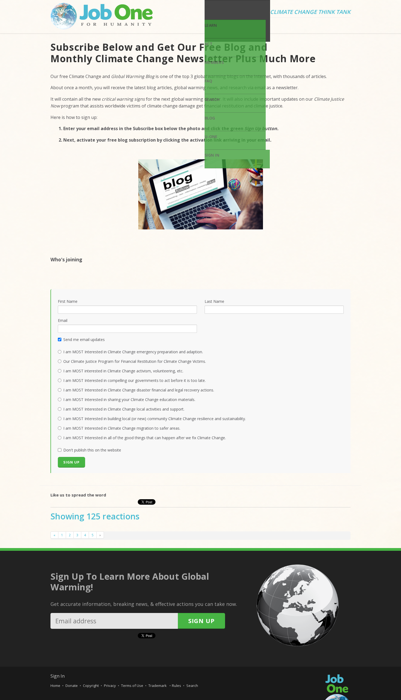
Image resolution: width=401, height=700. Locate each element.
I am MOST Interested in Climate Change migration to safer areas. (121, 428)
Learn (211, 25)
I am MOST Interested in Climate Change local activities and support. (123, 409)
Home (55, 685)
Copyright (91, 685)
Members (214, 62)
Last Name (214, 301)
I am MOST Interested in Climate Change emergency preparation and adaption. (133, 351)
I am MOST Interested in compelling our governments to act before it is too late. (134, 380)
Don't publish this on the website (92, 450)
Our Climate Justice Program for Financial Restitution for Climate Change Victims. (134, 361)
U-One (211, 136)
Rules (176, 685)
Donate (71, 685)
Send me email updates (84, 339)
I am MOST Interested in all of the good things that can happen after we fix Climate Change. (144, 437)
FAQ (208, 80)
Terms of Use (132, 685)
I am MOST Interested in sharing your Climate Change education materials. (129, 399)
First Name (67, 301)
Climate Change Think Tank (310, 12)
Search (212, 99)
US (207, 6)
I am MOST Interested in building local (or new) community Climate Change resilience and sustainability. (154, 418)
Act (209, 43)
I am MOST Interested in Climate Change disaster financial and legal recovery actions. (138, 390)
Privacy (110, 685)
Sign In (212, 155)
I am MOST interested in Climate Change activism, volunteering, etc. (123, 370)
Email (62, 320)
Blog (210, 118)
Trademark (157, 685)
